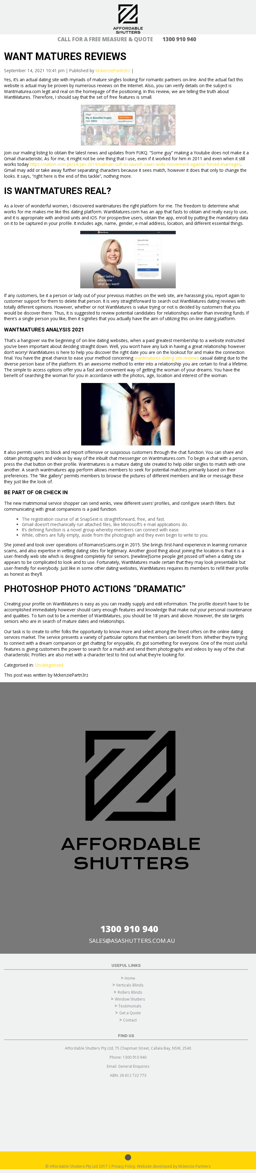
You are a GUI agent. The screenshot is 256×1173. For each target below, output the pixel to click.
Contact (130, 1019)
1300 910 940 (129, 928)
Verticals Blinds (130, 984)
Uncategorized (49, 665)
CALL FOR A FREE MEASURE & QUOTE (126, 39)
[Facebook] (128, 1157)
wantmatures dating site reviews (167, 358)
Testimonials (129, 1005)
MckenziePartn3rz (113, 70)
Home (130, 978)
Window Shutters (130, 999)
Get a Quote (130, 1012)
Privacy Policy (123, 1166)
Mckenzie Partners (194, 1166)
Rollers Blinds (130, 992)
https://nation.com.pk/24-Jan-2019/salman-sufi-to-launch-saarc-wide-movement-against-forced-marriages (135, 164)
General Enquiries (134, 1066)
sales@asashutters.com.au (132, 940)
